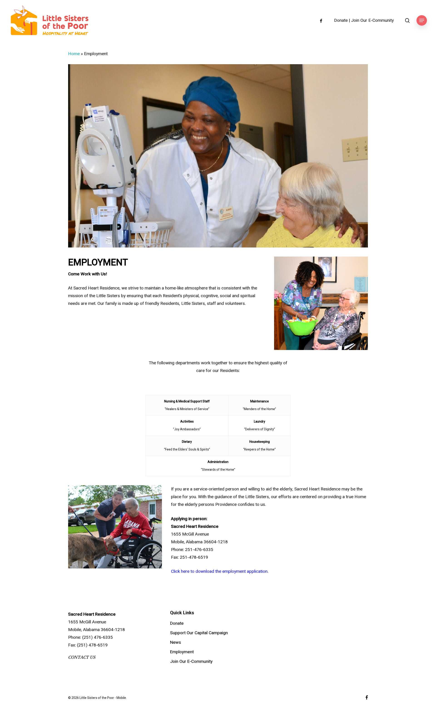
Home (74, 54)
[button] (421, 20)
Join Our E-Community (372, 20)
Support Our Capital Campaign (199, 633)
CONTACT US (81, 657)
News (175, 642)
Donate (341, 20)
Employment (182, 652)
